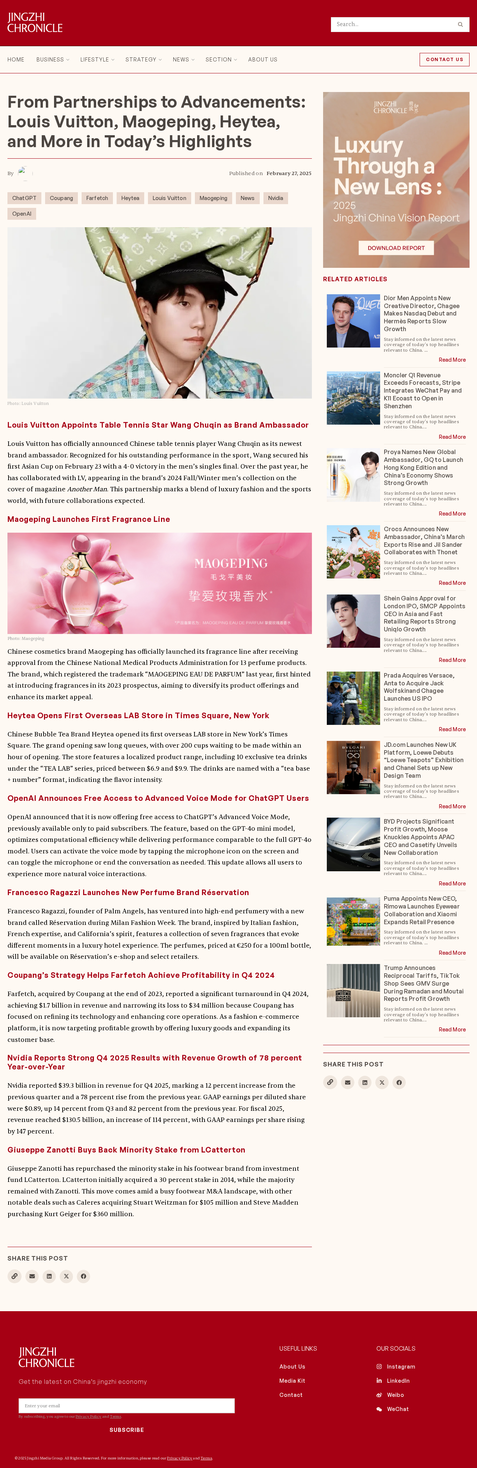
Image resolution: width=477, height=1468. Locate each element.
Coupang (61, 198)
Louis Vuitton (169, 198)
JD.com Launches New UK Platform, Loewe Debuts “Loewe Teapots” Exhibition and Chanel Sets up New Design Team (424, 760)
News (181, 59)
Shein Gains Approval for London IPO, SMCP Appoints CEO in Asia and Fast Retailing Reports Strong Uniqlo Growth (424, 614)
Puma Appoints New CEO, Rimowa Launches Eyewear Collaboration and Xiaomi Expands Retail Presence (422, 910)
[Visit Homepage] (35, 23)
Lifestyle (94, 59)
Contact (291, 1395)
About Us (263, 59)
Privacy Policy (88, 1416)
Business (50, 59)
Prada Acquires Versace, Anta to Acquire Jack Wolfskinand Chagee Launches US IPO (419, 687)
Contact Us (444, 59)
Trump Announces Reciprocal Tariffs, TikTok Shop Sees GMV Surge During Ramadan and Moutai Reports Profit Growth (424, 983)
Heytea (130, 198)
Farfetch (97, 198)
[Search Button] (462, 24)
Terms (115, 1416)
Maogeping (213, 198)
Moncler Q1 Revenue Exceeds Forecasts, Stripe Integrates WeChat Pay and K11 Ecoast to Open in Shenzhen (423, 390)
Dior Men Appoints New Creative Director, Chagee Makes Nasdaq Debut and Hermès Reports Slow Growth (421, 313)
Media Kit (292, 1380)
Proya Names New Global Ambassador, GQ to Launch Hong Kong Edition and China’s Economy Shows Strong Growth (423, 467)
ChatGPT (24, 198)
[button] (32, 1276)
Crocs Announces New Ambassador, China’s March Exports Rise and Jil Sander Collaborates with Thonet (424, 540)
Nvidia (276, 198)
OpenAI (21, 213)
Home (16, 59)
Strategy (141, 59)
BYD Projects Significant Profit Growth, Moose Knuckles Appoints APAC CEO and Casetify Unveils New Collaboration (420, 837)
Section (219, 59)
